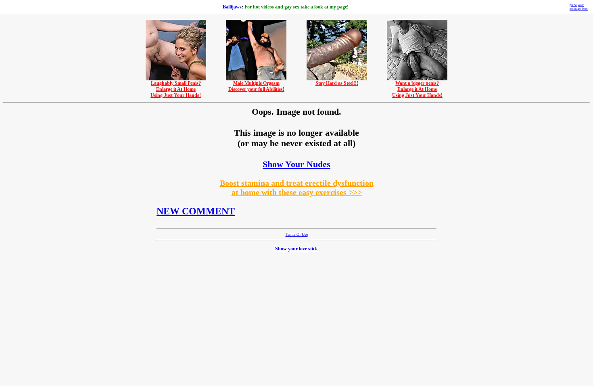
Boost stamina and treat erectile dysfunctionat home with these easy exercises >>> (297, 187)
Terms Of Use (297, 234)
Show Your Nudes (296, 164)
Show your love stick (296, 249)
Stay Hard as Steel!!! (336, 83)
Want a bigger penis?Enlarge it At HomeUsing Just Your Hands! (417, 89)
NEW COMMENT (196, 211)
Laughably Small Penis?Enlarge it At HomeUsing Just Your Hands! (175, 89)
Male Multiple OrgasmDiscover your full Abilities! (256, 86)
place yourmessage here (579, 6)
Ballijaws (232, 7)
